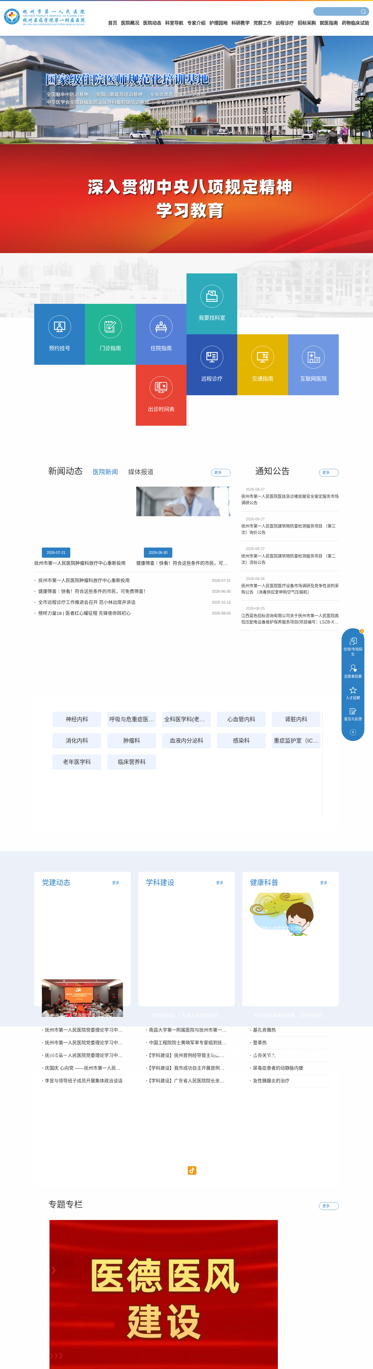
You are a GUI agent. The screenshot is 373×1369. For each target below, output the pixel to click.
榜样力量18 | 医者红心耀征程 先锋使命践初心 (132, 613)
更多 (115, 883)
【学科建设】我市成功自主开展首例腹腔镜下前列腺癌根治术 (186, 1068)
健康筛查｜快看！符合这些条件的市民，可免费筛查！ (132, 591)
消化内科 (77, 740)
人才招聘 (353, 698)
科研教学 (240, 23)
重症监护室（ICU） (297, 740)
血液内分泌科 (186, 740)
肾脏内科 (296, 719)
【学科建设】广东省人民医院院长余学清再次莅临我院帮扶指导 (186, 1080)
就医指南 (329, 23)
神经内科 (77, 719)
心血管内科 (241, 719)
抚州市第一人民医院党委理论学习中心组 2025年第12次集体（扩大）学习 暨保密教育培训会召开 (82, 1042)
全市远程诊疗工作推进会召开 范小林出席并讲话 (132, 602)
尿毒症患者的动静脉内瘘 (276, 1068)
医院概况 (130, 23)
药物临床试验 (355, 23)
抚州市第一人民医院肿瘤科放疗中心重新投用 (132, 580)
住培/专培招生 (353, 651)
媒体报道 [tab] (141, 472)
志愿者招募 (353, 676)
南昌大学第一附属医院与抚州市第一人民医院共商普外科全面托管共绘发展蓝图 (186, 1030)
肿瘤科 (131, 740)
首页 (112, 23)
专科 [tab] (209, 682)
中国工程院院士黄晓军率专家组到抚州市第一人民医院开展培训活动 (186, 1042)
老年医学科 (77, 762)
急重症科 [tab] (180, 682)
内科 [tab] (99, 682)
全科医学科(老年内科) (187, 719)
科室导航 (174, 23)
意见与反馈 (353, 719)
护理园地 (218, 23)
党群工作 (262, 23)
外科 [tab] (121, 682)
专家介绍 (196, 23)
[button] (216, 1053)
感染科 (241, 740)
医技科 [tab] (235, 682)
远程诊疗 (285, 23)
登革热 (258, 1042)
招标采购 (307, 23)
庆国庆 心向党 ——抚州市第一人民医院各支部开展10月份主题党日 (82, 1068)
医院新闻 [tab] (105, 472)
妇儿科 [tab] (147, 682)
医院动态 (152, 23)
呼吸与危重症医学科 (132, 719)
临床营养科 (132, 762)
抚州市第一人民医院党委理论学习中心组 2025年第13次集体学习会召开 (82, 1030)
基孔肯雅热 (263, 1030)
